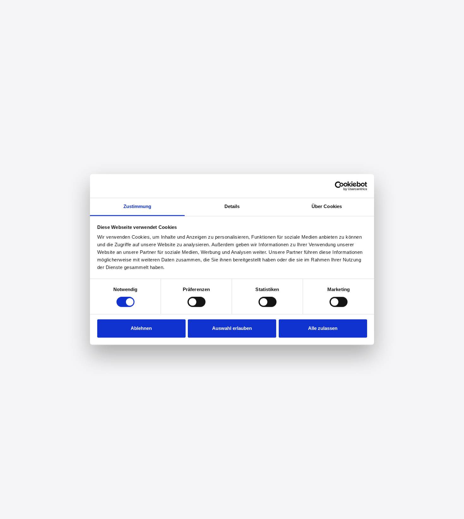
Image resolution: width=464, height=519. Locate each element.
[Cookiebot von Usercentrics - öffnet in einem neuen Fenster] (339, 186)
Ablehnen (141, 328)
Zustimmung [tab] (137, 206)
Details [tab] (232, 206)
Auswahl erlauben (232, 328)
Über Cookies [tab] (327, 206)
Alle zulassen (322, 328)
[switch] (196, 302)
